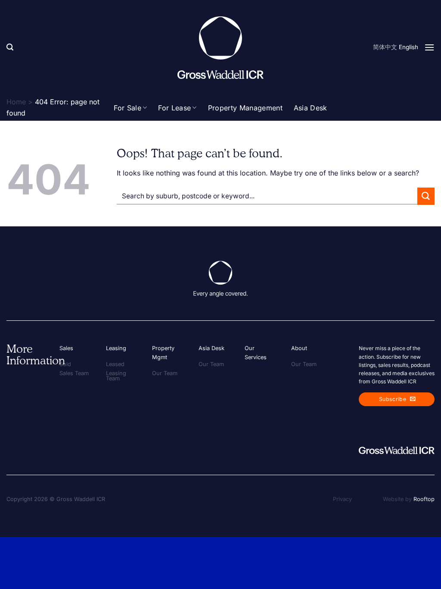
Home (16, 101)
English (408, 47)
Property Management (245, 107)
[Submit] (426, 196)
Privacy (342, 499)
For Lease (174, 107)
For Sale (127, 107)
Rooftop (424, 499)
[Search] (9, 47)
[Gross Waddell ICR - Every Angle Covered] (220, 47)
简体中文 (385, 47)
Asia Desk (310, 107)
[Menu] (429, 47)
